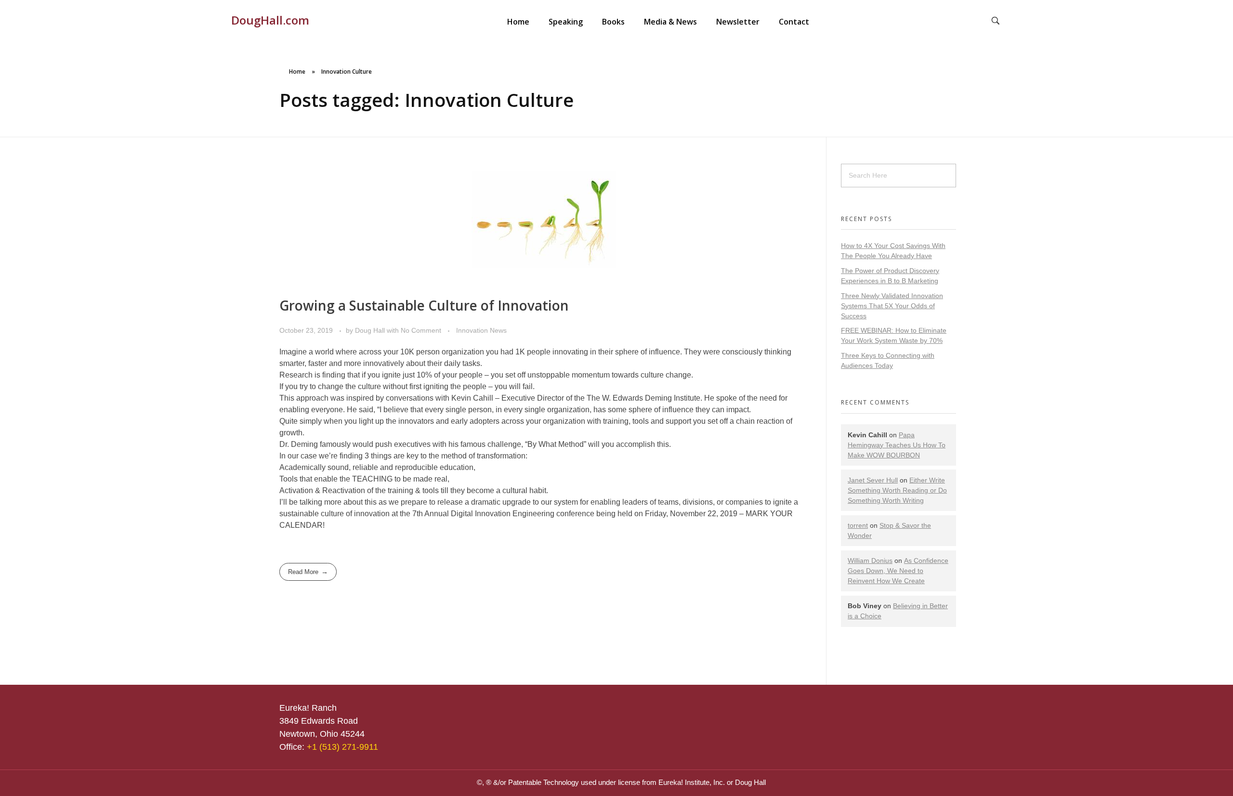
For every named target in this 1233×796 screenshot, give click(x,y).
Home (297, 71)
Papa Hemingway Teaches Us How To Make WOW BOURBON (896, 445)
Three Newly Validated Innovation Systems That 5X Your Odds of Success (892, 306)
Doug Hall (371, 330)
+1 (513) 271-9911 (342, 747)
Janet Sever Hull (873, 480)
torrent (858, 525)
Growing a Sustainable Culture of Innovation (424, 305)
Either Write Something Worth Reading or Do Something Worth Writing (897, 490)
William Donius (870, 560)
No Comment (421, 330)
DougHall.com (270, 20)
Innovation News (481, 330)
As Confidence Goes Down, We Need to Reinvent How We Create (898, 571)
